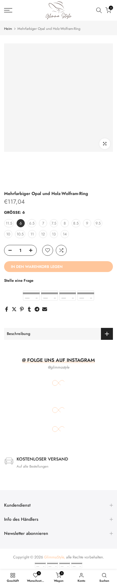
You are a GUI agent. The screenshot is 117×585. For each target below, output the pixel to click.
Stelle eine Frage (18, 280)
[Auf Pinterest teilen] (21, 309)
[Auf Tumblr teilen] (29, 309)
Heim (8, 28)
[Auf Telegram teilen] (37, 309)
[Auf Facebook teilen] (6, 309)
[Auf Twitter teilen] (14, 309)
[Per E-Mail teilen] (44, 309)
